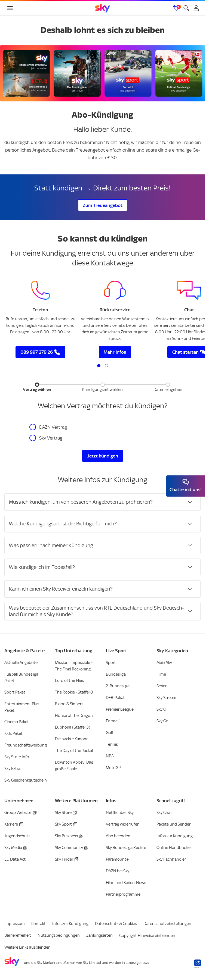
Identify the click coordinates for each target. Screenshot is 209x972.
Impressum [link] (14, 923)
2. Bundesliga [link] (118, 685)
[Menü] (10, 8)
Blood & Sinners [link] (69, 703)
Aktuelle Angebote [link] (21, 662)
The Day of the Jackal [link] (74, 750)
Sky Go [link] (162, 721)
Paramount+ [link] (117, 859)
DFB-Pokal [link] (115, 697)
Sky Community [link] (69, 847)
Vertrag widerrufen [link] (123, 824)
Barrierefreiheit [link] (17, 935)
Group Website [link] (17, 812)
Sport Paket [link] (14, 692)
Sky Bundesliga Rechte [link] (126, 847)
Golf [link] (109, 732)
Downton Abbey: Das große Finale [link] (74, 765)
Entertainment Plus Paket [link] (21, 707)
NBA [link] (110, 756)
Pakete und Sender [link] (173, 824)
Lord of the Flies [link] (69, 680)
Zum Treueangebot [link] (102, 205)
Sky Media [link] (13, 847)
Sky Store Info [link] (16, 756)
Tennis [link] (112, 744)
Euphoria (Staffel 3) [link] (72, 727)
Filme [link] (161, 674)
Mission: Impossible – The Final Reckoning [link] (74, 666)
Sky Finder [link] (64, 859)
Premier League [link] (120, 709)
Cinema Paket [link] (16, 721)
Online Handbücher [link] (174, 847)
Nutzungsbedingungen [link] (59, 935)
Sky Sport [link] (63, 824)
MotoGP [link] (113, 767)
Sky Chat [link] (164, 812)
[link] (102, 8)
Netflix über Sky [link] (120, 812)
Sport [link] (111, 662)
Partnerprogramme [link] (123, 894)
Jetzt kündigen (102, 456)
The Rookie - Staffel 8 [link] (74, 692)
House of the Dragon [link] (74, 715)
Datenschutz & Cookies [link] (116, 923)
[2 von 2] (106, 365)
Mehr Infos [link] (115, 352)
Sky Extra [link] (12, 768)
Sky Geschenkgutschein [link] (25, 780)
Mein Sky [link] (164, 662)
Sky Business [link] (66, 835)
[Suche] (186, 8)
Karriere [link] (11, 824)
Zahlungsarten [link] (99, 935)
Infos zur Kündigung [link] (174, 835)
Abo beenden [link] (118, 835)
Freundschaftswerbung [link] (25, 745)
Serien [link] (162, 685)
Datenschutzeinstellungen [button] (167, 923)
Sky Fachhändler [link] (171, 859)
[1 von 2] (98, 365)
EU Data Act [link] (15, 859)
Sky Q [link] (161, 709)
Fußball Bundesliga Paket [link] (21, 677)
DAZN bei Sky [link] (117, 870)
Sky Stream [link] (166, 697)
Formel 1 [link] (113, 721)
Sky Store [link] (63, 812)
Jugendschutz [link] (17, 835)
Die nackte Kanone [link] (71, 738)
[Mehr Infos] (114, 290)
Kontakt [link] (38, 923)
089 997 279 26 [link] (36, 352)
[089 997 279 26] (40, 290)
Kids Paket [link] (13, 733)
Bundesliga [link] (116, 674)
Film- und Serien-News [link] (126, 882)
